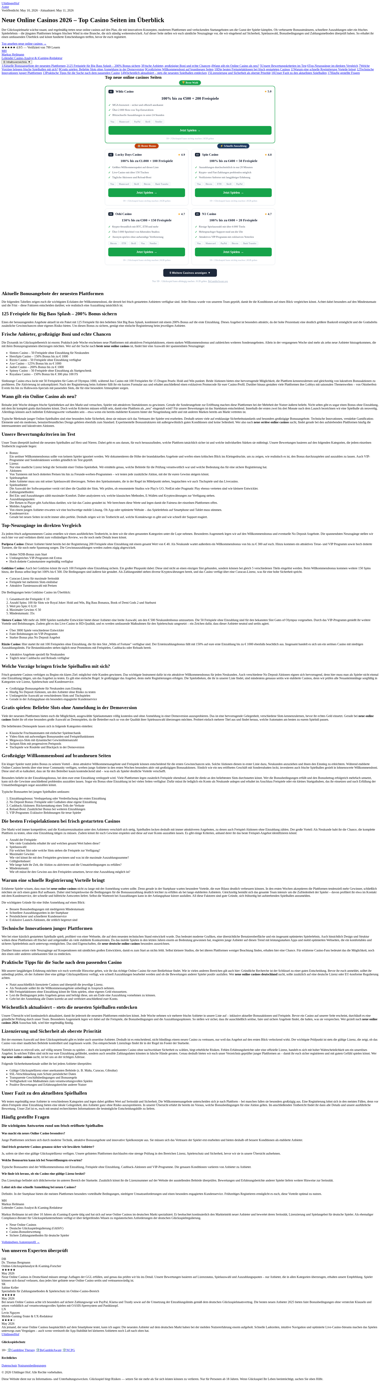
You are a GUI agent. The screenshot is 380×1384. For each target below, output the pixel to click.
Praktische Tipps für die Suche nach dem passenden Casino (81, 73)
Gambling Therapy (21, 1350)
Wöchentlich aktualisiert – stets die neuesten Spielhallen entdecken (164, 73)
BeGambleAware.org (218, 281)
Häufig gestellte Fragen (344, 73)
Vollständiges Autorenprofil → (21, 1242)
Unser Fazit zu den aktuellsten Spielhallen (299, 73)
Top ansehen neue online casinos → (24, 43)
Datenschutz (9, 1365)
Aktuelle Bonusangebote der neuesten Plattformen (34, 65)
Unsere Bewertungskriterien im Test (283, 65)
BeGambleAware (49, 1350)
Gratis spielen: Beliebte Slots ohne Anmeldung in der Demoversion (101, 69)
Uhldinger (10, 3)
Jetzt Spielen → (190, 130)
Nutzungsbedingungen (32, 1365)
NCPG (68, 1350)
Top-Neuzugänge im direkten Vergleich (332, 65)
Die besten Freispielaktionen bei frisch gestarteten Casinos (252, 69)
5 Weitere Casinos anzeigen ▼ (190, 272)
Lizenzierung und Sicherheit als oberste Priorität (239, 73)
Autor (5, 7)
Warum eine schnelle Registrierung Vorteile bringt (323, 69)
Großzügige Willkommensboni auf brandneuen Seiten (179, 69)
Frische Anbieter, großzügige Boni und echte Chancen (175, 65)
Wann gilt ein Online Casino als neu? (235, 65)
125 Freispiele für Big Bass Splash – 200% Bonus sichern (103, 65)
